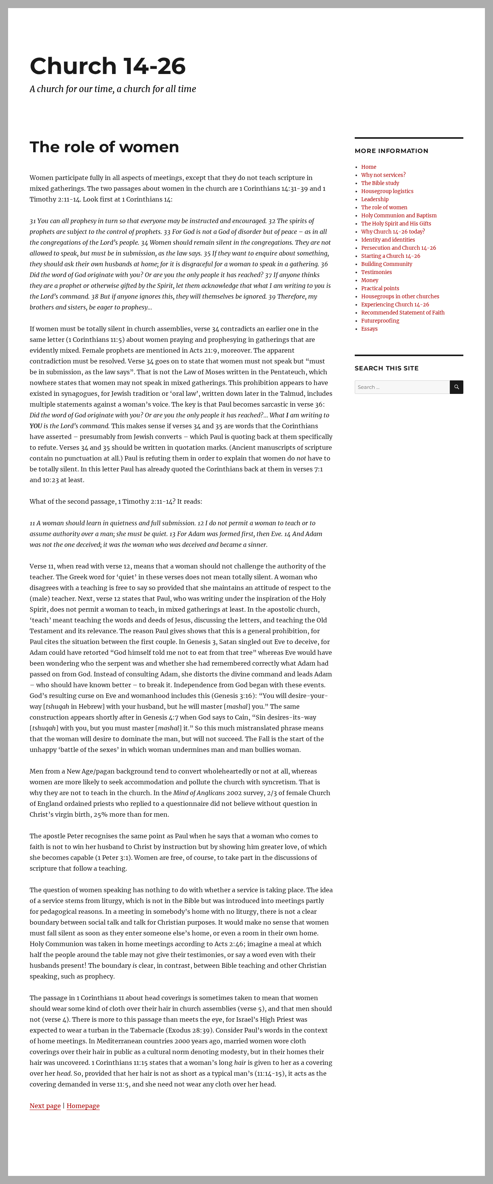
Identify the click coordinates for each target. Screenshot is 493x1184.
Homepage (83, 1106)
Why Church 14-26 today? (393, 232)
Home (368, 167)
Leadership (375, 199)
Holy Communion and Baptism (399, 215)
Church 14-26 (108, 66)
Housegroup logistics (387, 191)
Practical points (380, 288)
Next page (45, 1106)
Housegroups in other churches (400, 296)
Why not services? (383, 175)
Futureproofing (380, 321)
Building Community (386, 264)
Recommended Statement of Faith (403, 312)
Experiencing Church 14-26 (395, 304)
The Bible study (380, 183)
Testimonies (376, 272)
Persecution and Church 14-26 (398, 248)
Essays (369, 329)
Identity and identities (388, 240)
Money (369, 280)
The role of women (384, 207)
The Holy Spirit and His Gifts (396, 223)
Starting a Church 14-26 (391, 256)
